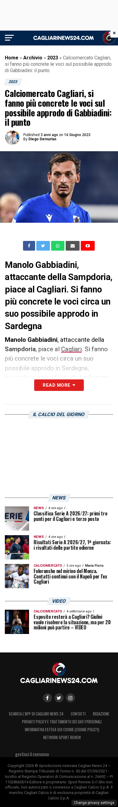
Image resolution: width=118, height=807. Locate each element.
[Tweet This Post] (43, 246)
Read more (56, 385)
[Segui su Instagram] (70, 697)
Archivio (32, 58)
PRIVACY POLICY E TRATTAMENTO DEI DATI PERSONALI (62, 722)
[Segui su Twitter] (59, 697)
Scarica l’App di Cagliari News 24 (36, 714)
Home (11, 58)
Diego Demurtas (42, 139)
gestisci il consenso (32, 754)
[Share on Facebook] (29, 246)
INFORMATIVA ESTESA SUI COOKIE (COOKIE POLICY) (62, 729)
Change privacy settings (94, 803)
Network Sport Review (62, 737)
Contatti (78, 714)
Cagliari (71, 349)
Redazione (101, 714)
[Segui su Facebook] (47, 697)
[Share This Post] (58, 246)
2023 (52, 58)
